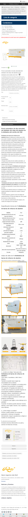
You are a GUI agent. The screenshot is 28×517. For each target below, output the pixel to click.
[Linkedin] (6, 512)
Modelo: (4, 117)
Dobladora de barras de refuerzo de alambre (12, 453)
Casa (5, 4)
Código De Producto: (6, 121)
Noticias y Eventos (14, 4)
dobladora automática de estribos (9, 455)
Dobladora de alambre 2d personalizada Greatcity (12, 491)
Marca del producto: (6, 119)
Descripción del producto (7, 124)
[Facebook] (2, 512)
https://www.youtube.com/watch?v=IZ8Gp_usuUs (12, 260)
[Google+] (4, 512)
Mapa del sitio (15, 509)
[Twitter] (8, 512)
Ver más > (3, 481)
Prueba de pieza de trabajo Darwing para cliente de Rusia (14, 495)
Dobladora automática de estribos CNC (10, 458)
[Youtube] (11, 512)
